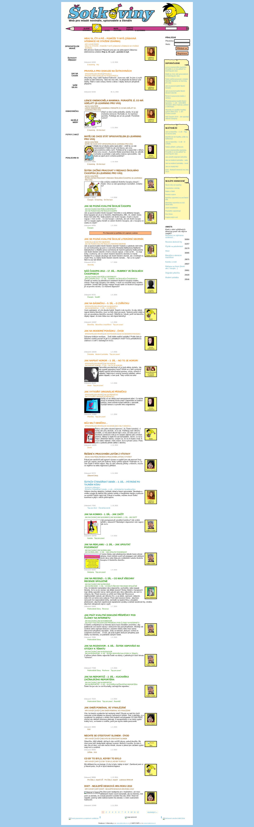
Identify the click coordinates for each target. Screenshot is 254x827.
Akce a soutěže (91, 106)
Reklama (90, 572)
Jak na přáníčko (111, 395)
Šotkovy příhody (92, 488)
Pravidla (108, 74)
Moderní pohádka (172, 277)
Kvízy (98, 711)
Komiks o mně (170, 262)
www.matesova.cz (150, 823)
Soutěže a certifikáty (106, 209)
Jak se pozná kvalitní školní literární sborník (114, 239)
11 (135, 812)
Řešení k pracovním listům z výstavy (107, 454)
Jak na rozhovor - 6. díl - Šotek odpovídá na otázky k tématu (111, 653)
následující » (152, 812)
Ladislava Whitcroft (126, 780)
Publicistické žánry (94, 609)
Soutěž (97, 297)
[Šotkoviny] (111, 13)
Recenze (105, 609)
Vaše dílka (89, 242)
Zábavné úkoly (92, 476)
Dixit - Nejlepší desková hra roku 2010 (108, 786)
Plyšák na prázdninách (174, 246)
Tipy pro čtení (92, 508)
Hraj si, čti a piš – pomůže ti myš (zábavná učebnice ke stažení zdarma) (110, 40)
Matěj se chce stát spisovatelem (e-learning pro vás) (109, 144)
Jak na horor (109, 364)
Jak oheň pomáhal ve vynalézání (105, 707)
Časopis (90, 200)
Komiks (90, 538)
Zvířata (89, 752)
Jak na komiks (103, 517)
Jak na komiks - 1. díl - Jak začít (104, 514)
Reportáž (117, 701)
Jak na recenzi (103, 584)
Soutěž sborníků (102, 242)
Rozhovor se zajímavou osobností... (174, 236)
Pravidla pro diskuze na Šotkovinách (108, 71)
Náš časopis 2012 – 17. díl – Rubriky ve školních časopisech (111, 279)
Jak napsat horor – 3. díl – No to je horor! (111, 360)
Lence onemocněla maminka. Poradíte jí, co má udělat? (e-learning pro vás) (113, 102)
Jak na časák (90, 209)
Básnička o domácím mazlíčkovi (173, 256)
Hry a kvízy (89, 44)
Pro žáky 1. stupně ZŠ (95, 780)
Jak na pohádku (110, 334)
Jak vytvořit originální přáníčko (105, 391)
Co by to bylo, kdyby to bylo (102, 758)
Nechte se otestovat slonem (114, 739)
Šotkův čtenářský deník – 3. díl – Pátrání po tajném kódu (110, 489)
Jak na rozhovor (104, 652)
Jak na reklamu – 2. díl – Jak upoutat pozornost (106, 552)
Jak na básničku (111, 306)
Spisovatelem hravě (94, 74)
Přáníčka (90, 417)
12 (138, 812)
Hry (97, 44)
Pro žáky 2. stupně (111, 780)
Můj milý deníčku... (96, 423)
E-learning (91, 65)
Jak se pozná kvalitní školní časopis (107, 206)
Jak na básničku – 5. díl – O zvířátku (106, 303)
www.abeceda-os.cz (123, 823)
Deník (89, 448)
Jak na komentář (104, 621)
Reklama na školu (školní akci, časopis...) (175, 267)
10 (131, 812)
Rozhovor (105, 670)
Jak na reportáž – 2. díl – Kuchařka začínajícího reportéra (106, 678)
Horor (167, 251)
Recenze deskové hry (173, 242)
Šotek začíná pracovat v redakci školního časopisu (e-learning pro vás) (111, 172)
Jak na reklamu (104, 550)
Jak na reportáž (104, 682)
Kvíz (88, 729)
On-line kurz (100, 130)
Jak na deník (109, 426)
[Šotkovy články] (174, 14)
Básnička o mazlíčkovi (103, 325)
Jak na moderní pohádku (129, 334)
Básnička (90, 325)
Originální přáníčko (172, 273)
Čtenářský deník (104, 508)
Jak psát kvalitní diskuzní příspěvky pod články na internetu (110, 616)
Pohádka (90, 354)
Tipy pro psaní (118, 325)
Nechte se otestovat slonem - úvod (106, 735)
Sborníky (90, 265)
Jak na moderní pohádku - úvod (104, 331)
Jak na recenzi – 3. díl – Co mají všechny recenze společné (111, 586)
